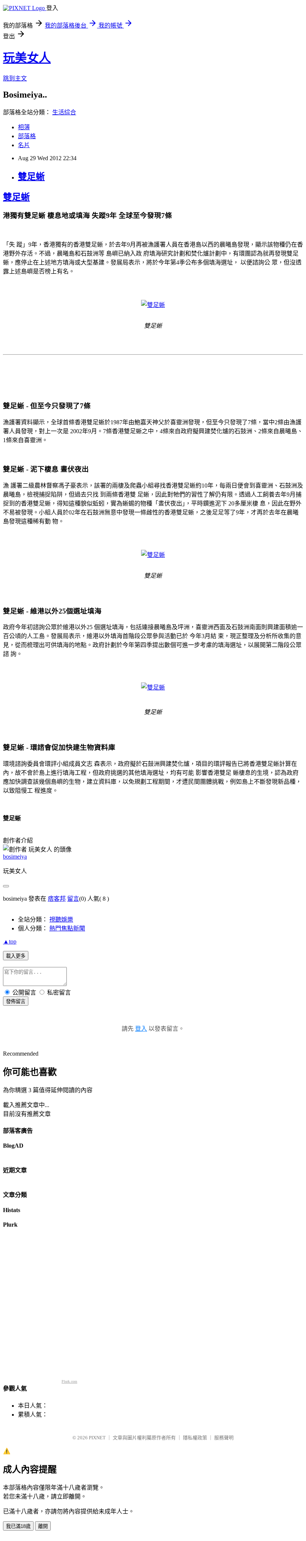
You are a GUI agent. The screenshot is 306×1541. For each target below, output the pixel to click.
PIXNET (97, 1437)
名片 (24, 145)
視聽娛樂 (61, 919)
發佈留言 (15, 1001)
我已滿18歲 (18, 1526)
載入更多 (15, 956)
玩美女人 (27, 57)
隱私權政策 (195, 1437)
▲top (9, 941)
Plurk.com (69, 1381)
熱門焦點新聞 (67, 928)
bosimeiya (15, 856)
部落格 (27, 136)
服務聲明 (224, 1437)
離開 (43, 1526)
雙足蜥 (31, 176)
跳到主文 (15, 78)
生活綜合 (64, 112)
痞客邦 (57, 898)
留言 (73, 898)
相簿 (24, 127)
